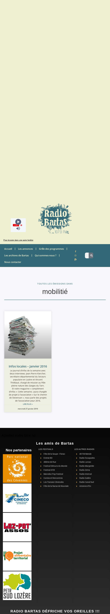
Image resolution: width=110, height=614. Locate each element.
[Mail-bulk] (75, 259)
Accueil (8, 248)
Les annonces (25, 248)
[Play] (18, 222)
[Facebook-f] (75, 251)
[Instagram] (75, 255)
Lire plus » (28, 404)
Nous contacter (12, 262)
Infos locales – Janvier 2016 (28, 366)
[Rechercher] (91, 255)
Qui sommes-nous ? (45, 255)
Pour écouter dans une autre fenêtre (18, 240)
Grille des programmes (51, 248)
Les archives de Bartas (16, 255)
